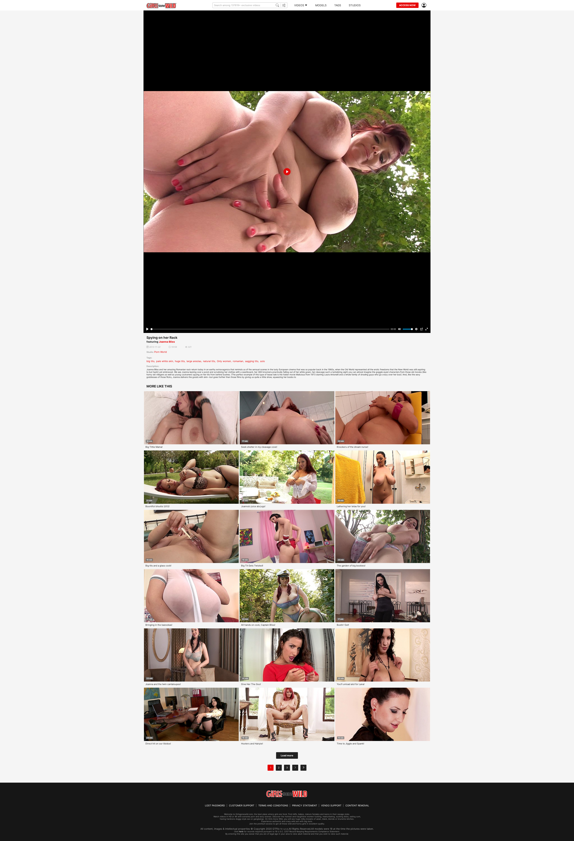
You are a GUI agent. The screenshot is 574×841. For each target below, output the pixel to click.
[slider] (270, 329)
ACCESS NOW (407, 5)
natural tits (209, 361)
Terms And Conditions (273, 805)
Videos (299, 5)
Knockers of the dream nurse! (352, 447)
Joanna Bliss (167, 341)
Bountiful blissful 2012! (157, 506)
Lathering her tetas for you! (351, 506)
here (241, 831)
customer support (241, 805)
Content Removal (357, 805)
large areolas (194, 361)
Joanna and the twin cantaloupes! (163, 684)
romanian (238, 361)
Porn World (160, 351)
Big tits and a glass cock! (158, 565)
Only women (224, 361)
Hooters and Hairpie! (252, 743)
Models (320, 5)
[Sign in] (425, 5)
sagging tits (251, 361)
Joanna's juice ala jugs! (253, 506)
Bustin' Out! (343, 624)
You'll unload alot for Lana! (350, 684)
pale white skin (164, 361)
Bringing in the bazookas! (158, 624)
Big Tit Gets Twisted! (252, 565)
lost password (215, 805)
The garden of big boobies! (351, 565)
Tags (337, 5)
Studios (355, 5)
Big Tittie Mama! (153, 447)
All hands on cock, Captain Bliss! (258, 624)
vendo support (331, 805)
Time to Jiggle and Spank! (350, 743)
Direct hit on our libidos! (158, 743)
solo (262, 361)
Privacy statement (304, 805)
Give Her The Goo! (251, 684)
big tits (150, 361)
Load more (287, 755)
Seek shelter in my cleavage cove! (259, 447)
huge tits (180, 361)
